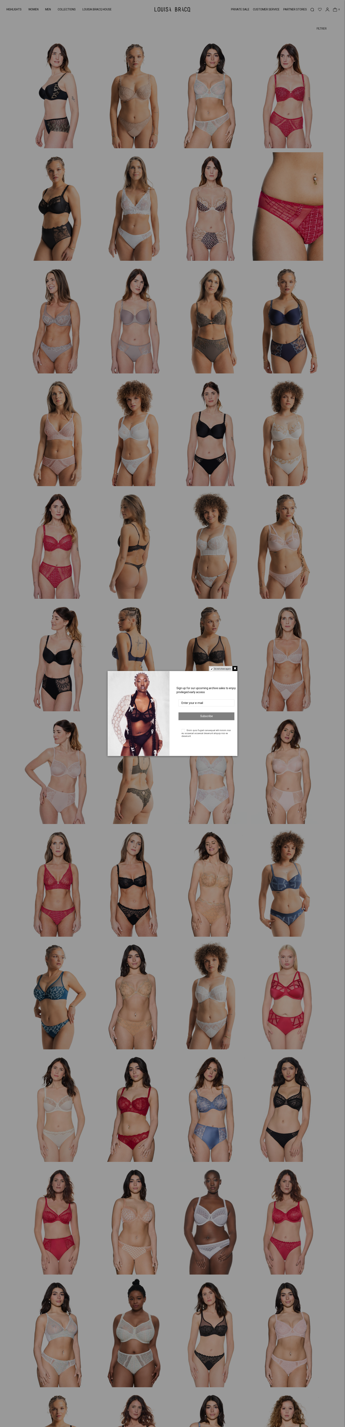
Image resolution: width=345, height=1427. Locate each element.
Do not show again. (222, 669)
